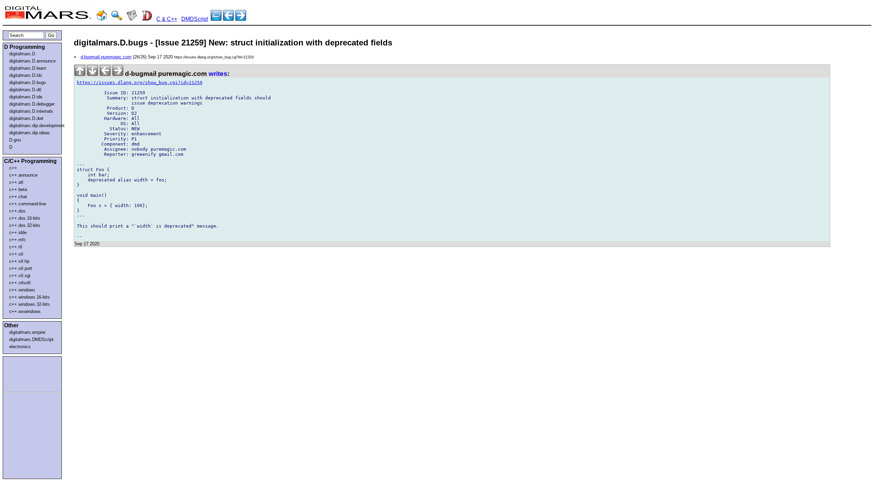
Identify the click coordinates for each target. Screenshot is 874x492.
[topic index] (216, 19)
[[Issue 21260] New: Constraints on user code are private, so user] (228, 19)
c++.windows (22, 289)
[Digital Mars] (101, 19)
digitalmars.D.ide (25, 96)
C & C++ (166, 19)
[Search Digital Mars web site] (116, 19)
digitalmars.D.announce (32, 61)
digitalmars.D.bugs (27, 82)
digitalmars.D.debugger (32, 104)
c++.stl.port (20, 268)
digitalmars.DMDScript (31, 339)
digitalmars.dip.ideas (29, 132)
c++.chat (18, 196)
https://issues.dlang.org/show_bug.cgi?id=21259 (139, 82)
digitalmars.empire (27, 332)
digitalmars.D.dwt (26, 118)
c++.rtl (15, 246)
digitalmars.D (22, 53)
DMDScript (194, 19)
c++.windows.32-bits (29, 304)
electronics (20, 346)
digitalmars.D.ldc (25, 75)
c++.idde (18, 232)
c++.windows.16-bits (29, 297)
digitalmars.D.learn (27, 68)
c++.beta (18, 189)
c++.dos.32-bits (24, 225)
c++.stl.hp (19, 261)
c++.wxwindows (25, 311)
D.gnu (15, 139)
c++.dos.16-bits (24, 218)
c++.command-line (27, 203)
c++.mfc (17, 239)
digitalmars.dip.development (33, 125)
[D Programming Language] (146, 19)
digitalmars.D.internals (31, 111)
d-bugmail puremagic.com (106, 56)
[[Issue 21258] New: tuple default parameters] (240, 19)
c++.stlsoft (20, 282)
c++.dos (17, 211)
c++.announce (23, 175)
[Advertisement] (24, 373)
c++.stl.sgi (19, 275)
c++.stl (16, 254)
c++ (13, 167)
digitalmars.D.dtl (25, 89)
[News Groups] (131, 19)
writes (218, 73)
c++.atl (16, 182)
